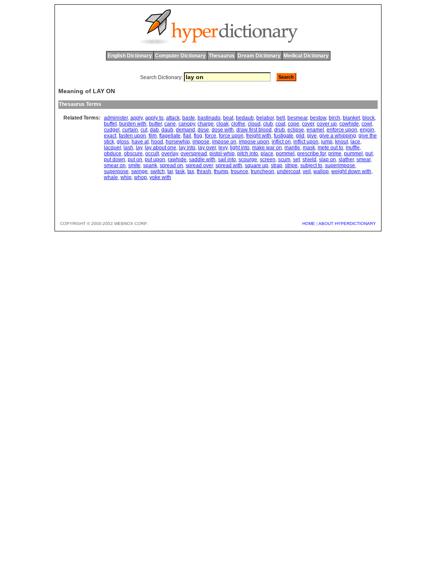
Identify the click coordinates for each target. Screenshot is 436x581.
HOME (308, 223)
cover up (327, 124)
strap (276, 165)
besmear (297, 118)
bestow (318, 118)
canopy (186, 124)
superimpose (340, 165)
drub (279, 130)
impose (200, 142)
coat (280, 124)
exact (110, 136)
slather (346, 159)
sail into (227, 159)
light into (240, 148)
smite (134, 165)
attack (173, 118)
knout (341, 142)
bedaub (245, 118)
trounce (239, 171)
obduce (112, 154)
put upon (155, 159)
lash (128, 148)
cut (144, 130)
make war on (267, 148)
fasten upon (132, 136)
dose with (223, 130)
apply (136, 118)
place (267, 154)
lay (139, 148)
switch (157, 171)
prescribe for (311, 154)
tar (170, 171)
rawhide (177, 159)
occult (152, 154)
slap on (327, 159)
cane (170, 124)
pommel (285, 154)
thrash (204, 171)
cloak (222, 124)
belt (280, 118)
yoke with (160, 177)
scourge (247, 159)
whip (126, 177)
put (369, 154)
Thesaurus (222, 56)
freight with (258, 136)
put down (114, 159)
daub (167, 130)
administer (116, 118)
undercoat (288, 171)
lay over (207, 148)
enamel (315, 130)
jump (327, 142)
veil (307, 171)
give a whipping (337, 136)
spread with (228, 165)
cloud (254, 124)
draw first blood (254, 130)
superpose (116, 171)
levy (222, 148)
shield (309, 159)
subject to (311, 165)
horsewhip (178, 142)
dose (203, 130)
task (180, 171)
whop (140, 177)
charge (206, 124)
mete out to (330, 148)
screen (267, 159)
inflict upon (305, 142)
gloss (123, 142)
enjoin (367, 130)
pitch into (247, 154)
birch (334, 118)
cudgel (112, 130)
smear (363, 159)
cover (308, 124)
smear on (115, 165)
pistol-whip (222, 154)
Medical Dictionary (306, 56)
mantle (292, 148)
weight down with (351, 171)
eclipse (295, 130)
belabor (265, 118)
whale (111, 177)
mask (309, 148)
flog (198, 136)
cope (293, 124)
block (368, 118)
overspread (194, 154)
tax (190, 171)
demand (185, 130)
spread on (171, 165)
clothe (238, 124)
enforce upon (342, 130)
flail (187, 136)
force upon (231, 136)
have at (140, 142)
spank (150, 165)
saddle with (202, 159)
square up (256, 165)
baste (188, 118)
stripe (291, 165)
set (296, 159)
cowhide (349, 124)
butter (155, 124)
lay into (187, 148)
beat (228, 118)
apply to (154, 118)
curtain (130, 130)
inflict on (281, 142)
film (153, 136)
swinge (139, 171)
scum (284, 159)
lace (355, 142)
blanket (351, 118)
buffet (110, 124)
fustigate (283, 136)
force (210, 136)
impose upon (254, 142)
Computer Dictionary (180, 56)
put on (135, 159)
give (312, 136)
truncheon (262, 171)
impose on (224, 142)
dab (154, 130)
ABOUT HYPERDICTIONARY (347, 223)
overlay (169, 154)
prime (334, 154)
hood (157, 142)
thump (221, 171)
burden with (132, 124)
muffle (353, 148)
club (268, 124)
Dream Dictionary (259, 56)
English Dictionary (130, 56)
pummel (353, 154)
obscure (133, 154)
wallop (321, 171)
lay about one (160, 148)
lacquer (112, 148)
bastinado (209, 118)
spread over (199, 165)
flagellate (170, 136)
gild (300, 136)
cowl (366, 124)
